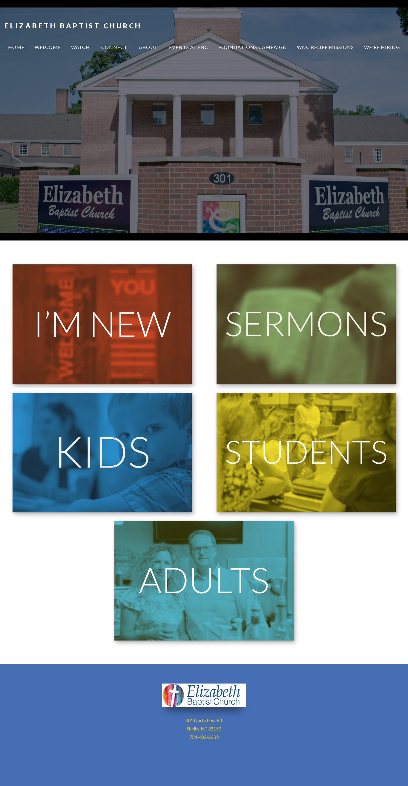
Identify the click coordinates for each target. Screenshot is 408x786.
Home (16, 47)
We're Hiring (382, 47)
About (149, 47)
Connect (115, 47)
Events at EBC (188, 47)
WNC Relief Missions (325, 47)
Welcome (48, 47)
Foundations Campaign (252, 47)
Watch (81, 47)
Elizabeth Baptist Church (73, 26)
